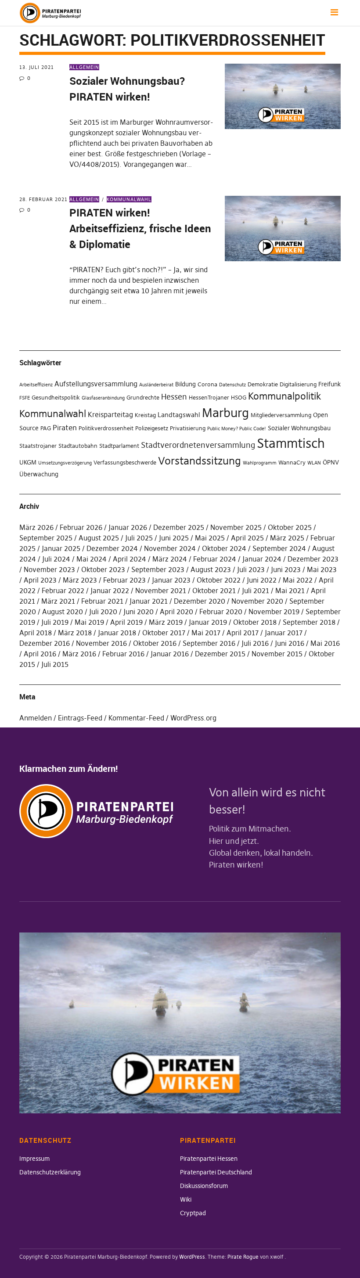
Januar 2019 (208, 622)
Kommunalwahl (129, 199)
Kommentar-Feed (136, 717)
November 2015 (277, 653)
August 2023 (211, 569)
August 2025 (99, 537)
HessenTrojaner (209, 397)
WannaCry (292, 462)
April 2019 (126, 622)
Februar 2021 (102, 601)
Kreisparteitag (110, 414)
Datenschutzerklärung (50, 1172)
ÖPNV (331, 462)
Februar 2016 (123, 653)
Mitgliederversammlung (281, 415)
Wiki (185, 1199)
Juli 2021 (255, 590)
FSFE (24, 398)
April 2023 (40, 580)
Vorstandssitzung (199, 460)
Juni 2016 (289, 643)
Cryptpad (193, 1213)
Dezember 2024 (112, 548)
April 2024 (129, 558)
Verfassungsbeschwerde (125, 462)
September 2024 (279, 548)
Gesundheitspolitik (56, 397)
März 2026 (36, 527)
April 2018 (35, 632)
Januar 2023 (171, 580)
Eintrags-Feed (80, 717)
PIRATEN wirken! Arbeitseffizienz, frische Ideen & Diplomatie (140, 228)
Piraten (65, 427)
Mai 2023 (322, 569)
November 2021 (160, 590)
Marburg (225, 413)
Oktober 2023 (103, 569)
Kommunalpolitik (284, 396)
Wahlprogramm (260, 463)
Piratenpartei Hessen (209, 1159)
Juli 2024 (56, 558)
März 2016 (79, 653)
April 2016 (40, 653)
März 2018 (75, 632)
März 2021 (58, 601)
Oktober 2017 (163, 632)
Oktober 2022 (219, 580)
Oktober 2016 (154, 643)
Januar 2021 (149, 601)
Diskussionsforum (204, 1186)
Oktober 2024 (224, 548)
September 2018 (309, 622)
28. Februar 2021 (43, 199)
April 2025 (247, 537)
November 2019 (273, 611)
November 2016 (101, 643)
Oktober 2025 (290, 527)
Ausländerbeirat (156, 385)
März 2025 (287, 537)
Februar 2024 (214, 558)
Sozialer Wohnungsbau (299, 428)
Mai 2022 (298, 580)
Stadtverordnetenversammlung (198, 445)
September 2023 (157, 569)
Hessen (174, 397)
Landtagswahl (179, 414)
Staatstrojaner (38, 446)
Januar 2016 (170, 653)
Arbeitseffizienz (36, 385)
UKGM (27, 462)
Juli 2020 (103, 611)
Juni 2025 (174, 537)
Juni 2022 (262, 580)
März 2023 (80, 580)
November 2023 (49, 569)
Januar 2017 (283, 632)
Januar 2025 (61, 548)
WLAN (314, 463)
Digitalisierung (298, 384)
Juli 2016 (255, 643)
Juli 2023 (251, 569)
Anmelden (35, 717)
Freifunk (329, 384)
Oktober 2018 (255, 622)
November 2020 (257, 601)
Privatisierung (187, 428)
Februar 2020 (220, 611)
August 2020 (62, 611)
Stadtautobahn (77, 446)
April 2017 (243, 632)
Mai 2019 (89, 622)
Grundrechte (142, 397)
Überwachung (38, 474)
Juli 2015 (54, 664)
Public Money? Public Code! (236, 429)
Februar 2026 (81, 527)
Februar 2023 (124, 580)
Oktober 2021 (214, 590)
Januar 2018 (117, 632)
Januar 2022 (109, 590)
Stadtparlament (119, 446)
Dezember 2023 (313, 558)
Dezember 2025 (178, 527)
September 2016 (209, 643)
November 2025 (236, 527)
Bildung (185, 384)
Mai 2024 (91, 558)
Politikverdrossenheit (106, 428)
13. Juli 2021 (36, 67)
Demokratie (263, 384)
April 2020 (176, 611)
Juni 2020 (138, 611)
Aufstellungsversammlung (95, 383)
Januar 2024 (261, 558)
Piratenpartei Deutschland (216, 1172)
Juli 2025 (139, 537)
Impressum (34, 1159)
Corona (207, 384)
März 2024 (169, 558)
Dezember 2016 (44, 643)
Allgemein (84, 67)
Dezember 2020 (199, 601)
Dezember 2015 (220, 653)
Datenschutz (232, 385)
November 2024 (170, 548)
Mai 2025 (210, 537)
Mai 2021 (290, 590)
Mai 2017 (205, 632)
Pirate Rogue (243, 1256)
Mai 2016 (325, 643)
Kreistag (145, 415)
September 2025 (45, 537)
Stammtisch (291, 443)
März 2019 (166, 622)
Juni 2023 (286, 569)
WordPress (192, 1256)
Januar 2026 (127, 527)
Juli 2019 (54, 622)
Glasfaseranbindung (103, 398)
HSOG (238, 397)
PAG (45, 428)
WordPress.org (193, 717)
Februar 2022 (63, 590)
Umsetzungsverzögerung (65, 463)
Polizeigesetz (151, 428)
